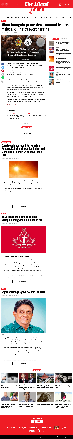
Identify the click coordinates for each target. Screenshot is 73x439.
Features (17, 17)
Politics (51, 17)
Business (28, 17)
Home (8, 17)
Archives (64, 17)
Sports (23, 17)
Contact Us (36, 21)
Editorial (40, 17)
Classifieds (57, 17)
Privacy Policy (5, 437)
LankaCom (68, 437)
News (12, 17)
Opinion (34, 17)
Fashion (45, 17)
